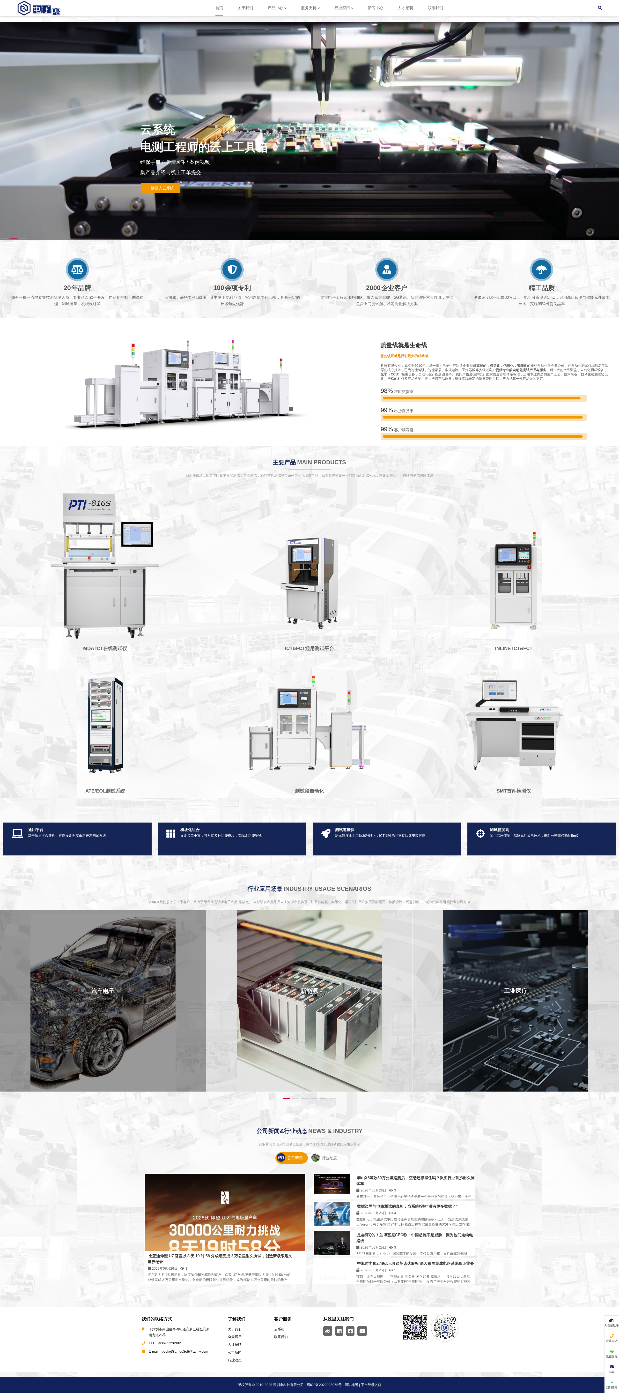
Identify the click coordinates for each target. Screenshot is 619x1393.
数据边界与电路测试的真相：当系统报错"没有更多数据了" (407, 1206)
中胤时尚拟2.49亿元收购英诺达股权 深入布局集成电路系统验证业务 (415, 1263)
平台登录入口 (371, 1385)
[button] (612, 126)
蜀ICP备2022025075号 (324, 1385)
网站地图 (351, 1385)
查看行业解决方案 (566, 185)
